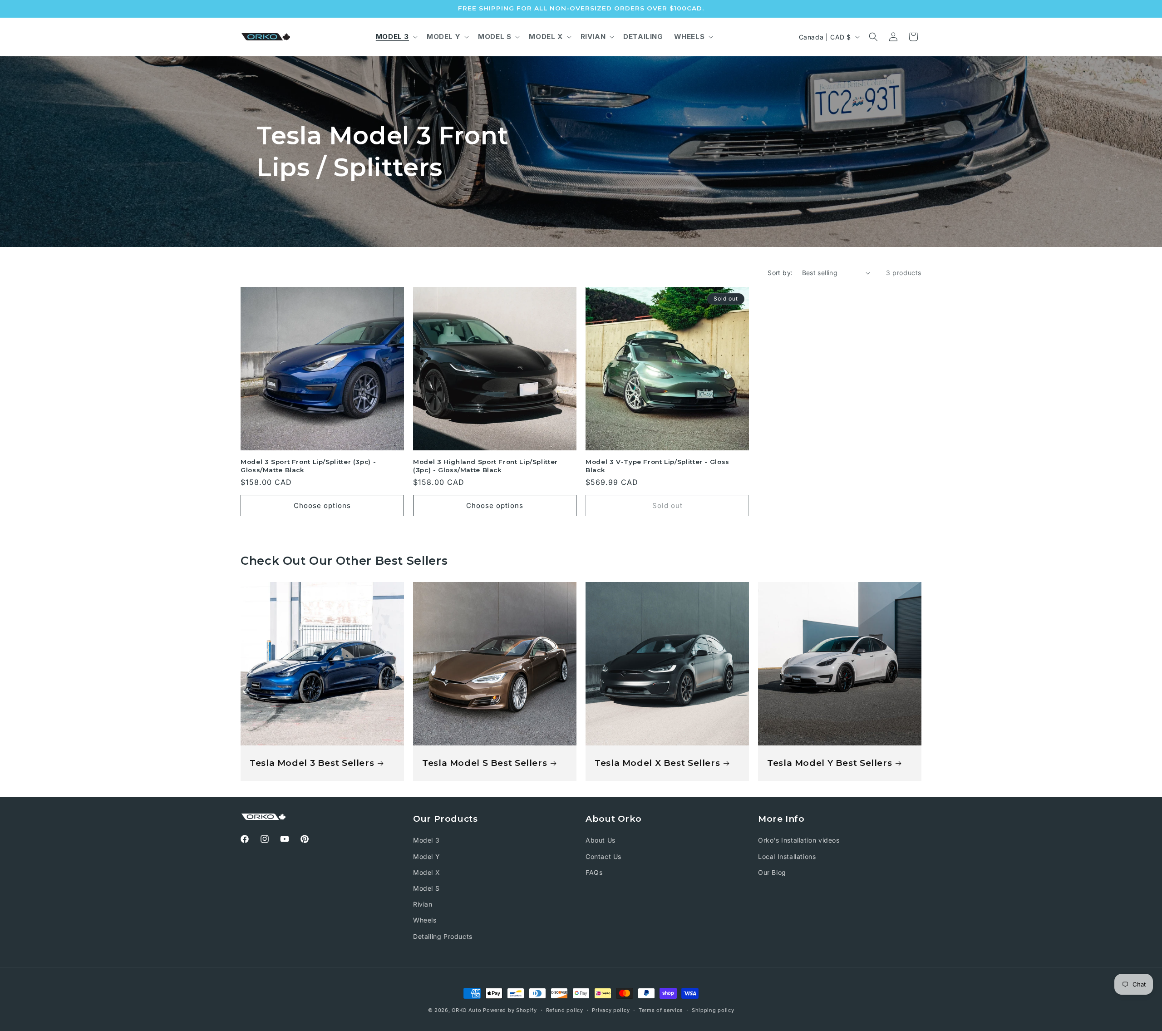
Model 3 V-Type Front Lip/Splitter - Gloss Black (657, 466)
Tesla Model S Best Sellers (484, 763)
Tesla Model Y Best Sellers (829, 763)
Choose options (322, 505)
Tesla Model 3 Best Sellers (312, 763)
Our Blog (772, 872)
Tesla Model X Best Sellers (657, 763)
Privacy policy (611, 1010)
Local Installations (787, 856)
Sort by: (780, 272)
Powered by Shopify (510, 1010)
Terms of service (661, 1010)
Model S (426, 888)
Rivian (423, 904)
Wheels (425, 920)
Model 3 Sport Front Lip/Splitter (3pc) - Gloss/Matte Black (308, 466)
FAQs (594, 872)
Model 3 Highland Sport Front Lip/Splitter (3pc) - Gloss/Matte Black (485, 466)
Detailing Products (443, 936)
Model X (426, 872)
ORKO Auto (466, 1010)
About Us (600, 840)
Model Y (426, 856)
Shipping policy (713, 1010)
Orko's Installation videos (799, 840)
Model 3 (426, 840)
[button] (395, 37)
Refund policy (564, 1010)
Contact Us (603, 856)
